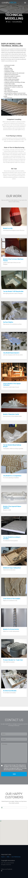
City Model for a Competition (12, 475)
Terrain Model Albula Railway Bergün (12, 445)
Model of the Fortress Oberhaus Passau (13, 259)
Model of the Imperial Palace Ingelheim (12, 507)
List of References (15, 856)
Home (8, 21)
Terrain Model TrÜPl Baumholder (13, 291)
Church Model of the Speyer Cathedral (12, 384)
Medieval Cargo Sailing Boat (12, 568)
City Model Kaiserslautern (11, 353)
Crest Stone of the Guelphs (11, 598)
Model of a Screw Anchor (11, 629)
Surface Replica (8, 322)
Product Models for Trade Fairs (13, 660)
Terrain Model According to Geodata (11, 537)
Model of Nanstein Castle (11, 414)
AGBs (8, 856)
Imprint (3, 856)
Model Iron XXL (8, 228)
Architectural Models (9, 690)
